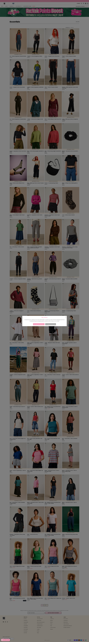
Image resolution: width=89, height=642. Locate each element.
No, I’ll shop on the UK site (50, 324)
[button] (5, 640)
